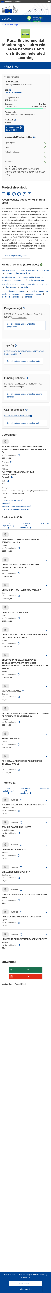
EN (9, 194)
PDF (27, 976)
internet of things (23, 273)
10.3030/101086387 (12, 93)
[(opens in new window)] (10, 9)
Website (8, 503)
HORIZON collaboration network (17, 509)
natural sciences (9, 270)
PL (29, 194)
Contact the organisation (14, 500)
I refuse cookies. (25, 1289)
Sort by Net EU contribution (25, 525)
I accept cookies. (25, 1283)
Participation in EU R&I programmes (18, 506)
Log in (29, 10)
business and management (13, 280)
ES (14, 194)
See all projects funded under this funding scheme (24, 395)
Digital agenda (10, 143)
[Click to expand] (46, 535)
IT (24, 194)
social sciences (8, 277)
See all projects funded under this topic (23, 361)
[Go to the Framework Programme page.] (25, 34)
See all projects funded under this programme (21, 325)
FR (19, 194)
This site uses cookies (13, 1274)
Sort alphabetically (8, 524)
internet (9, 273)
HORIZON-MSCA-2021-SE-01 (17, 416)
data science (11, 287)
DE (3, 194)
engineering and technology (13, 291)
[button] (35, 10)
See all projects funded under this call (23, 423)
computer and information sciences (34, 270)
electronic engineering (11, 297)
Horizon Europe (11, 25)
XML (27, 970)
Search (41, 10)
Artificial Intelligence (12, 152)
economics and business (29, 277)
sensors (28, 297)
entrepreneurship (36, 280)
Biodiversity (9, 161)
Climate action (10, 157)
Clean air (8, 147)
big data (24, 287)
